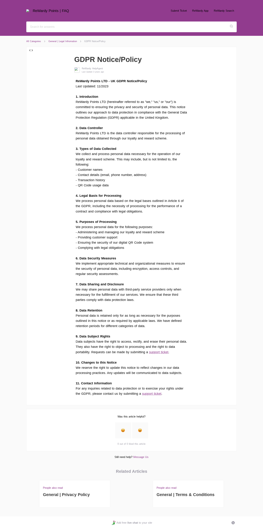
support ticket (158, 352)
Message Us (140, 456)
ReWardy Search (224, 10)
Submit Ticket (179, 10)
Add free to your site (134, 522)
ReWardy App (200, 10)
